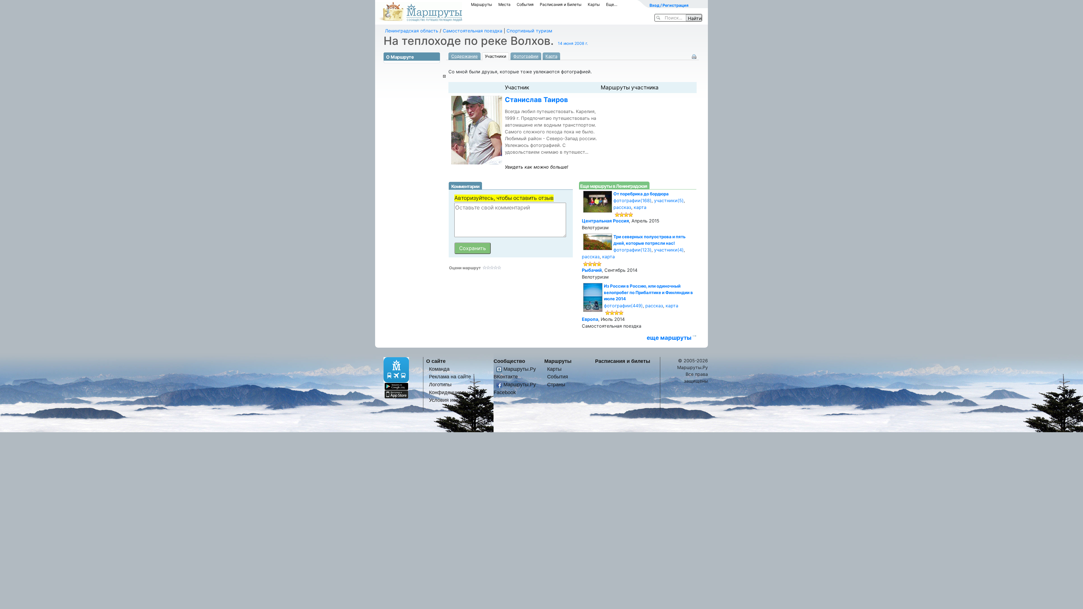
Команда (439, 369)
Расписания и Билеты (561, 4)
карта (640, 207)
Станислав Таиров (536, 100)
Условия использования (457, 400)
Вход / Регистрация (669, 5)
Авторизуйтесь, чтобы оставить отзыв (504, 198)
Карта (551, 56)
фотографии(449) (623, 305)
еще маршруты (669, 337)
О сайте (436, 361)
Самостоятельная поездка (472, 31)
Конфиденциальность (454, 392)
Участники (495, 56)
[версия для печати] (694, 56)
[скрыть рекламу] (444, 76)
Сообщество (509, 361)
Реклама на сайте (450, 376)
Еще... (611, 4)
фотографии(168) (632, 200)
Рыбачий (592, 270)
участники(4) (669, 250)
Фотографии (525, 56)
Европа (590, 319)
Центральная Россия (605, 221)
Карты (594, 4)
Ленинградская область (411, 31)
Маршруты (481, 4)
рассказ (622, 207)
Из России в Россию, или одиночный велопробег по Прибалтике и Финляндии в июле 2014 (648, 292)
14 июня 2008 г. (573, 43)
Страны (556, 384)
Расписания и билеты (622, 361)
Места (504, 4)
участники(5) (669, 200)
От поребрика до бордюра (641, 194)
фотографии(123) (632, 250)
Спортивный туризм (529, 31)
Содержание (464, 56)
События (525, 4)
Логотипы (440, 384)
